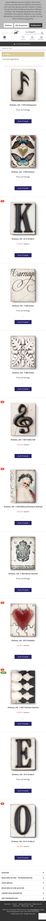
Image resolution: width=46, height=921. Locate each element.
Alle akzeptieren (21, 25)
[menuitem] (41, 38)
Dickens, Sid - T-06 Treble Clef (23, 440)
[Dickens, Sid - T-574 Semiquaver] (23, 84)
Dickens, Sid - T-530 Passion (23, 172)
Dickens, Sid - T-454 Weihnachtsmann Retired (23, 507)
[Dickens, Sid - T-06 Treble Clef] (23, 419)
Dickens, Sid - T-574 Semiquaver (23, 105)
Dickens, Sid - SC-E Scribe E (23, 774)
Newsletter (7, 904)
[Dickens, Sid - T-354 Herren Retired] (23, 553)
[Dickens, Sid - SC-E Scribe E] (23, 754)
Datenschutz (25, 906)
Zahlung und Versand (25, 904)
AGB (31, 906)
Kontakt (14, 904)
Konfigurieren (36, 25)
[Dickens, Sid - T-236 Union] (23, 285)
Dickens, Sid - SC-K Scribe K (23, 239)
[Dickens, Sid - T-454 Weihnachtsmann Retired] (23, 486)
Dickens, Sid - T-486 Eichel (23, 373)
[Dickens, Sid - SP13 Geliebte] (23, 620)
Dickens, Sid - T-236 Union (23, 306)
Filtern (7, 54)
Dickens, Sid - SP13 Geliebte (23, 640)
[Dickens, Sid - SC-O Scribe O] (23, 821)
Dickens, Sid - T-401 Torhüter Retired (23, 707)
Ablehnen (8, 25)
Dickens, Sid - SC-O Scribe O (23, 841)
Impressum (16, 906)
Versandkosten (34, 910)
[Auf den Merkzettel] (23, 116)
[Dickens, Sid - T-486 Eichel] (23, 352)
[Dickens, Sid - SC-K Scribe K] (23, 218)
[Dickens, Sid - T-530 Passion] (23, 151)
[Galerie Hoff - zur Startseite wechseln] (19, 31)
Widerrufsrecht (37, 904)
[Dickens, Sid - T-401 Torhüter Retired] (23, 687)
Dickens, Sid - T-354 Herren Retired (23, 574)
